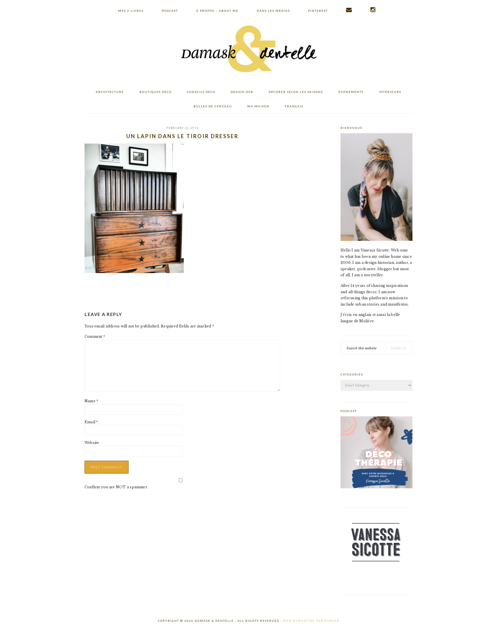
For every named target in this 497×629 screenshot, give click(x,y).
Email (91, 422)
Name (91, 401)
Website (92, 443)
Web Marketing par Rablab (311, 620)
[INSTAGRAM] (373, 9)
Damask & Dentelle (248, 50)
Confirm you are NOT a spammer (116, 487)
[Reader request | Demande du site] (349, 9)
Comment (95, 336)
